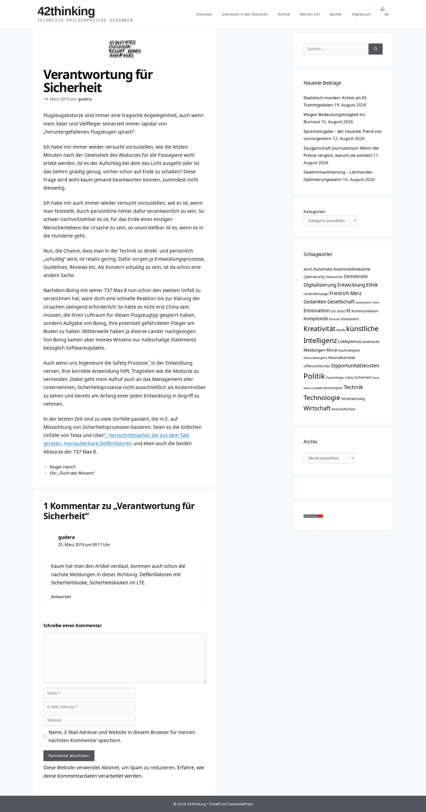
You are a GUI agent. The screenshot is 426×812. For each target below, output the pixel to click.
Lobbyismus (349, 341)
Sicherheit (362, 377)
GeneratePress (240, 803)
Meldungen (314, 350)
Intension (204, 14)
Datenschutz (334, 277)
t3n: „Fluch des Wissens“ (72, 473)
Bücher (336, 14)
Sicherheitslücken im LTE (116, 582)
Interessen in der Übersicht (244, 14)
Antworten (61, 596)
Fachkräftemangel (315, 294)
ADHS (307, 269)
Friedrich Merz (345, 293)
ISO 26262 (338, 311)
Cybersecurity (314, 277)
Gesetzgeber (363, 302)
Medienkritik (370, 342)
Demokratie (356, 276)
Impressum (361, 14)
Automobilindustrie (351, 269)
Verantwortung (353, 398)
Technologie (321, 397)
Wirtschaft (317, 408)
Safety (349, 377)
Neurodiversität (341, 357)
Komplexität (315, 318)
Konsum (334, 319)
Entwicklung (351, 284)
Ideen (376, 302)
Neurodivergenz (315, 358)
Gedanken (314, 301)
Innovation (316, 310)
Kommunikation (365, 311)
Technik (283, 14)
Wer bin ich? (310, 14)
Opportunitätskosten (355, 365)
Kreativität (319, 328)
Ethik (372, 284)
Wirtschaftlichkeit (343, 409)
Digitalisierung (319, 284)
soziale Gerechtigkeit (327, 388)
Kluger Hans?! (62, 467)
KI (348, 311)
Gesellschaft (341, 301)
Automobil (322, 269)
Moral (331, 350)
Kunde (341, 330)
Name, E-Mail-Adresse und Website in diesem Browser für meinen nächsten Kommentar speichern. (122, 736)
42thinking (66, 11)
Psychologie (335, 377)
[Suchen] (376, 49)
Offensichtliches (316, 366)
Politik (314, 376)
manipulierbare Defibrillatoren (98, 443)
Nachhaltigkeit (349, 350)
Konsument (350, 319)
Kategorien (314, 211)
